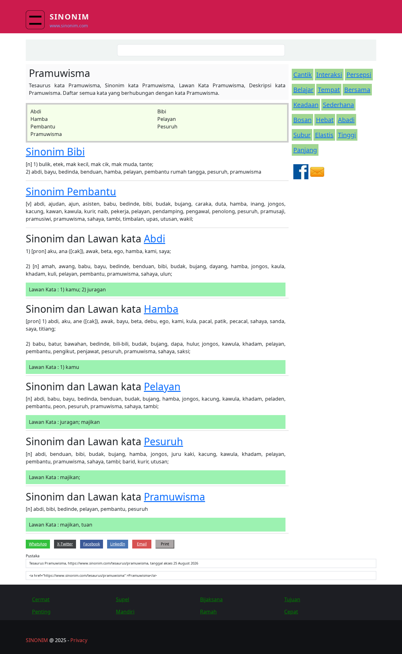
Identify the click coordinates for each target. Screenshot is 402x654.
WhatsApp (38, 544)
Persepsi (358, 74)
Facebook (91, 544)
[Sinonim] (38, 19)
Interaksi (329, 74)
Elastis (324, 135)
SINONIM (37, 640)
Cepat (291, 611)
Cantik (302, 74)
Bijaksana (211, 599)
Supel (122, 599)
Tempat (329, 89)
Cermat (41, 599)
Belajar (303, 89)
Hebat (325, 120)
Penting (41, 611)
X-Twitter (65, 544)
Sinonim (70, 16)
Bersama (357, 89)
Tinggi (347, 135)
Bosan (302, 120)
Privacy (78, 640)
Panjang (305, 150)
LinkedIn (117, 544)
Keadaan (305, 104)
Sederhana (338, 104)
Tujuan (292, 599)
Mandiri (125, 611)
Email (142, 544)
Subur (302, 135)
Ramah (208, 611)
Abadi (346, 120)
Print (165, 544)
